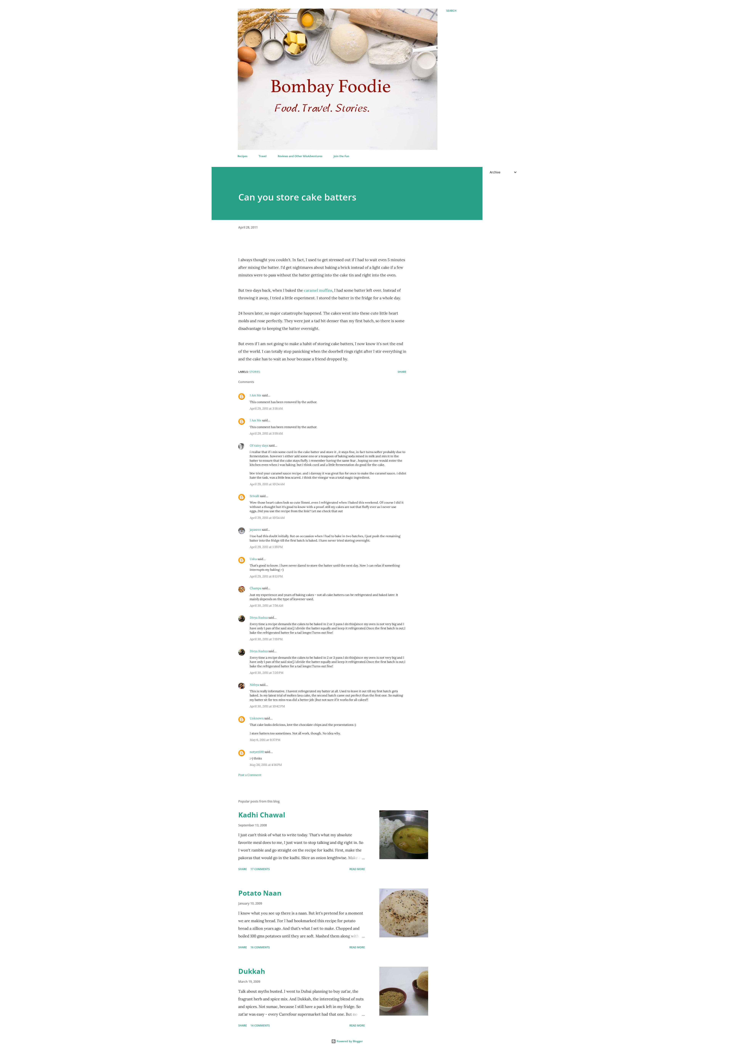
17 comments (260, 869)
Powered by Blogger (349, 1041)
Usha (253, 559)
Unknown (257, 718)
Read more (357, 869)
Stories (254, 371)
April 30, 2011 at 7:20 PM (266, 673)
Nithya (254, 685)
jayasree (255, 529)
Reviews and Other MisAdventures (300, 156)
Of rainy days (259, 445)
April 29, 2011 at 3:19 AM (266, 433)
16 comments (260, 947)
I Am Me (255, 395)
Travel (262, 156)
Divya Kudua (259, 617)
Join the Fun (341, 156)
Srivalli (254, 496)
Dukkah (251, 971)
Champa (255, 588)
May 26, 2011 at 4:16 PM (266, 765)
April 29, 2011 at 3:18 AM (266, 408)
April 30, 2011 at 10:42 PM (267, 706)
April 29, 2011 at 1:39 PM (266, 547)
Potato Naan (260, 893)
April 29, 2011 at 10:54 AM (267, 518)
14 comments (260, 1025)
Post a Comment (249, 775)
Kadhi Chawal (261, 814)
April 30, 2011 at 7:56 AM (266, 605)
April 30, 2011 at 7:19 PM (266, 639)
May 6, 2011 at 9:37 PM (265, 740)
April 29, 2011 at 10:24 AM (267, 484)
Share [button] (402, 371)
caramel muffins (318, 290)
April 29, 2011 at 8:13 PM (266, 576)
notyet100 (257, 752)
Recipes (242, 156)
